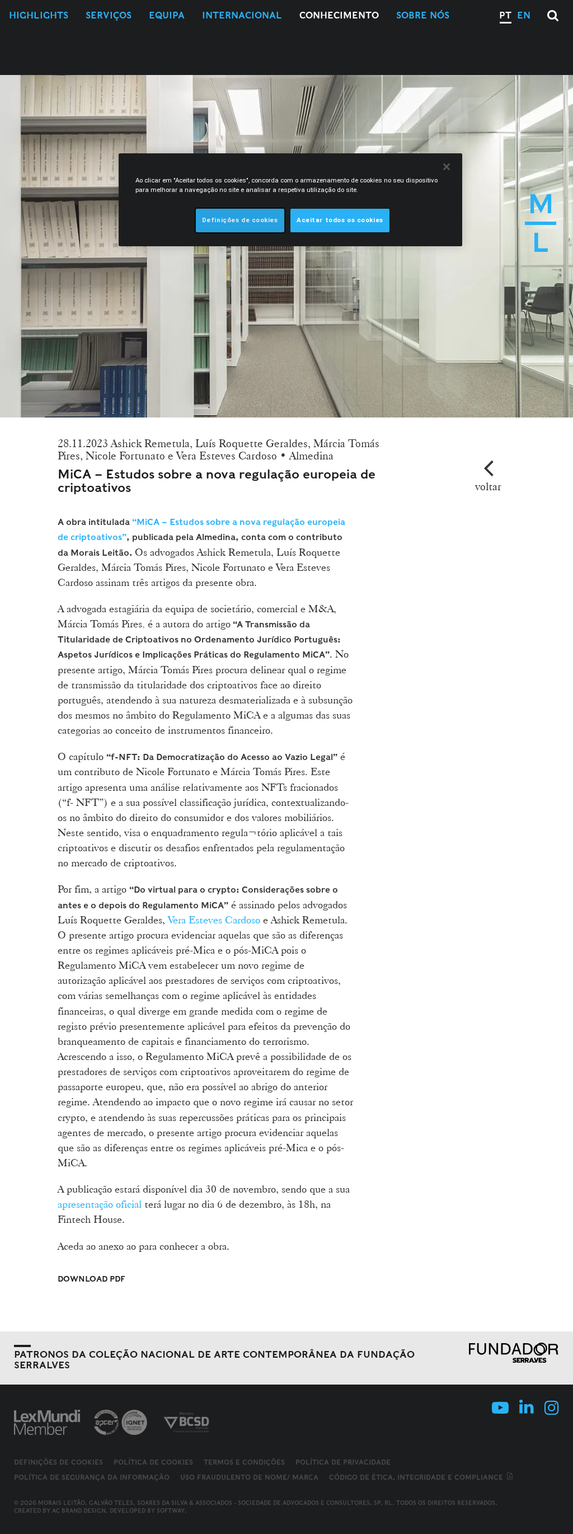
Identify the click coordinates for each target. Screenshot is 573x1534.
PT (505, 15)
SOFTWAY (171, 1510)
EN (523, 15)
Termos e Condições (244, 1462)
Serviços (108, 15)
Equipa (167, 15)
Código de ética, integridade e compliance (417, 1477)
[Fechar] (446, 166)
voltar (488, 486)
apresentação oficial (100, 1204)
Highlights (38, 15)
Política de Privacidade (343, 1462)
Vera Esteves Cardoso (214, 919)
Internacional (242, 15)
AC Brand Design (79, 1510)
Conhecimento (339, 15)
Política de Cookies (153, 1462)
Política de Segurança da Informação (92, 1477)
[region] (290, 199)
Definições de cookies (58, 1462)
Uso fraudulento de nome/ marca (249, 1477)
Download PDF (91, 1278)
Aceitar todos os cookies (340, 220)
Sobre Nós (422, 15)
